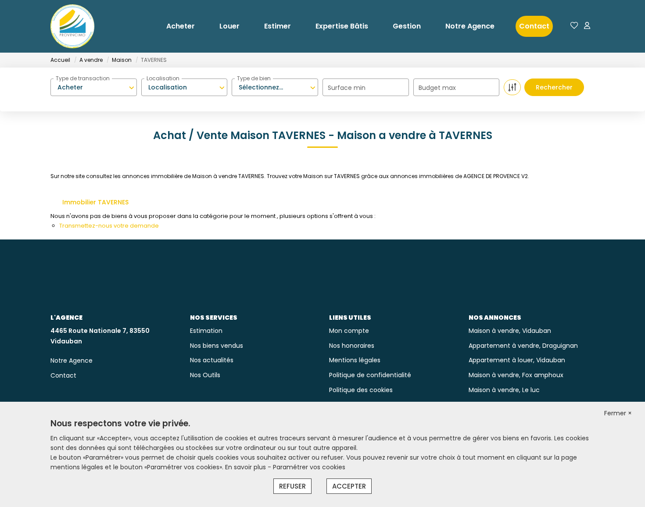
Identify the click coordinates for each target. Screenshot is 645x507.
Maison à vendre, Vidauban (510, 330)
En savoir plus (246, 467)
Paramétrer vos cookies (309, 467)
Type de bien (254, 78)
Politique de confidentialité (370, 375)
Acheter (180, 26)
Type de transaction (83, 78)
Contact (534, 26)
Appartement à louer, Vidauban (517, 360)
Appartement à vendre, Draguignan (523, 345)
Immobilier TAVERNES (95, 202)
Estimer (277, 26)
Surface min (347, 87)
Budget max (437, 87)
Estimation (206, 330)
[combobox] (93, 87)
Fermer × (618, 413)
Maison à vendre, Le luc (504, 390)
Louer (229, 26)
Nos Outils (205, 375)
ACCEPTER (349, 486)
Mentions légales (354, 360)
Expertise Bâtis (341, 26)
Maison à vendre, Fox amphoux (516, 375)
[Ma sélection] (574, 26)
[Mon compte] (587, 26)
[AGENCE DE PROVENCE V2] (72, 26)
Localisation (163, 78)
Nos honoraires (351, 345)
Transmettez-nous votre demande (109, 225)
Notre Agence (469, 26)
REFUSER (292, 486)
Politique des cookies (361, 390)
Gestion (407, 26)
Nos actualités (211, 360)
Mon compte (349, 330)
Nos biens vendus (216, 345)
